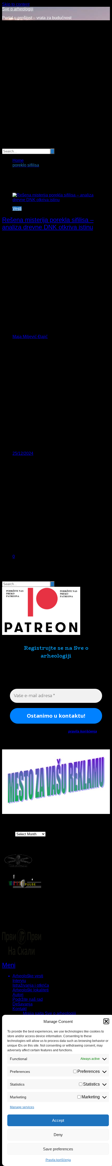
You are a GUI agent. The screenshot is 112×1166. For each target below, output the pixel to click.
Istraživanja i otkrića (31, 985)
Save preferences (58, 1149)
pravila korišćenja (82, 731)
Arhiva (8, 834)
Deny (58, 1134)
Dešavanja (23, 1004)
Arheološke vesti (28, 976)
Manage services (22, 1107)
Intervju (19, 980)
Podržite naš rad (28, 999)
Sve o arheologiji (17, 9)
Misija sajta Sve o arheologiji (49, 1013)
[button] (106, 1021)
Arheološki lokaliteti (31, 990)
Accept (58, 1120)
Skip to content (15, 4)
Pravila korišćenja (58, 1160)
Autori (18, 994)
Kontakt (20, 1008)
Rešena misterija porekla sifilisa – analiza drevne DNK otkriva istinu (48, 223)
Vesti (17, 208)
